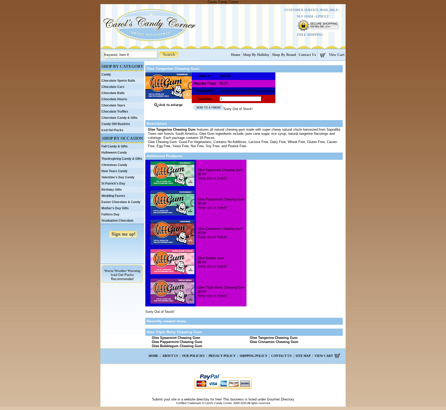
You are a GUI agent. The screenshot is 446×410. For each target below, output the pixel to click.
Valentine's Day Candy (117, 177)
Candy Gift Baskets (115, 124)
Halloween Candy (114, 152)
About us (170, 356)
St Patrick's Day (113, 183)
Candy (106, 74)
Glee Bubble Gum (211, 258)
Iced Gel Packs (112, 130)
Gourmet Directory (280, 399)
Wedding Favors (113, 196)
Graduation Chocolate (117, 220)
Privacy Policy (222, 356)
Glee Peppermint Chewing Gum (221, 199)
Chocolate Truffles (114, 111)
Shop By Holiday (256, 55)
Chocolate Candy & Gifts (119, 118)
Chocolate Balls (113, 93)
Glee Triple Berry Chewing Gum (221, 287)
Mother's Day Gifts (115, 208)
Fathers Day (110, 214)
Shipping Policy (253, 356)
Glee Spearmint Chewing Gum (220, 170)
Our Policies (193, 356)
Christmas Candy (114, 165)
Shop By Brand (284, 55)
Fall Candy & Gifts (114, 146)
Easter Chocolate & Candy (120, 202)
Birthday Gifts (111, 189)
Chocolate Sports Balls (118, 80)
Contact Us (307, 55)
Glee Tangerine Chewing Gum (274, 338)
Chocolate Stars (113, 105)
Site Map (303, 356)
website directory (196, 399)
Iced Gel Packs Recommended (122, 277)
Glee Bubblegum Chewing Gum (177, 346)
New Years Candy (114, 171)
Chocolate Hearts (114, 99)
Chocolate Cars (112, 87)
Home (235, 55)
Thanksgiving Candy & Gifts (121, 159)
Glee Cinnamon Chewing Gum (220, 229)
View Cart (337, 55)
